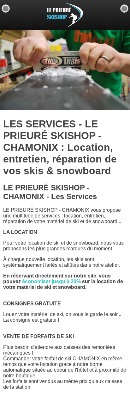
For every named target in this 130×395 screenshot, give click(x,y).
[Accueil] (124, 8)
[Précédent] (6, 8)
